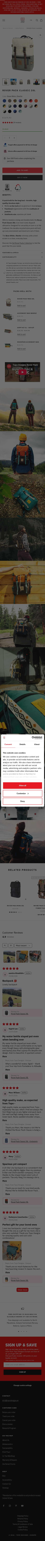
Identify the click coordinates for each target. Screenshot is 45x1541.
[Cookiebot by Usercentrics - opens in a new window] (32, 737)
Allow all (22, 785)
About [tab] (36, 744)
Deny (22, 801)
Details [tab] (22, 744)
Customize (21, 793)
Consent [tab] (8, 744)
